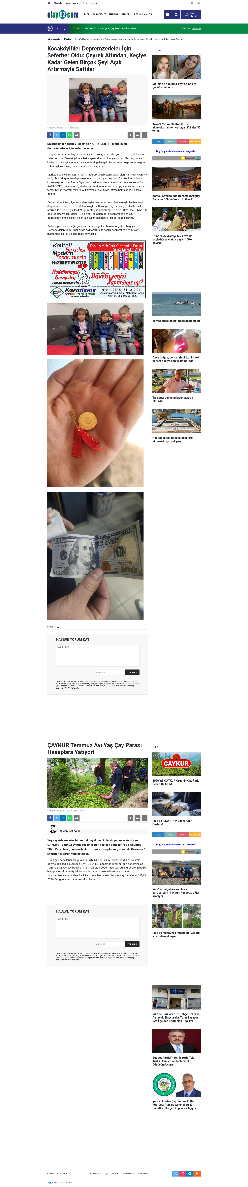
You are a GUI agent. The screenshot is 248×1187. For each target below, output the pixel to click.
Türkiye (114, 14)
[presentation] (57, 28)
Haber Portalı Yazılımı (62, 1183)
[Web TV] (192, 2)
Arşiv (85, 3)
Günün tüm (191, 28)
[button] (130, 135)
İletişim (115, 1174)
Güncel (126, 14)
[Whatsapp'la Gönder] (69, 135)
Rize (87, 14)
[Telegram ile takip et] (189, 1174)
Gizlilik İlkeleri (128, 1174)
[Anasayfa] (49, 3)
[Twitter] (57, 135)
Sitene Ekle (94, 3)
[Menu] (167, 14)
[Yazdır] (77, 135)
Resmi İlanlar (143, 14)
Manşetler (58, 3)
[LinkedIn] (63, 135)
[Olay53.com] (63, 14)
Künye (105, 1174)
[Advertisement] (33, 77)
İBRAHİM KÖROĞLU (69, 831)
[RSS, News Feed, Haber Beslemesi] (197, 1174)
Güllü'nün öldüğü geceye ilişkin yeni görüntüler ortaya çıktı (112, 28)
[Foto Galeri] (199, 2)
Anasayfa (55, 39)
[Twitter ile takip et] (175, 1174)
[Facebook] (50, 135)
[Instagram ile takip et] (182, 1174)
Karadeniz (99, 14)
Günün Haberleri (72, 3)
